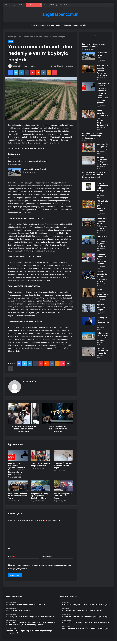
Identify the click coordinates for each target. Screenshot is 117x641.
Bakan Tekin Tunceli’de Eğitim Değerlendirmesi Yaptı (18, 495)
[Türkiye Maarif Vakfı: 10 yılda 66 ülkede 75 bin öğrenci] (88, 336)
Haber (42, 25)
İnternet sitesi (47, 557)
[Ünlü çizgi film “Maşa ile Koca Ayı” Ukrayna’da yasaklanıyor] (88, 69)
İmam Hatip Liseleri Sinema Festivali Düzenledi (27, 161)
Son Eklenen (95, 36)
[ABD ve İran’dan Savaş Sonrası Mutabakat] (88, 292)
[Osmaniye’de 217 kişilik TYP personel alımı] (40, 455)
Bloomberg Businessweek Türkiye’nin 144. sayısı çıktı (102, 188)
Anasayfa (35, 25)
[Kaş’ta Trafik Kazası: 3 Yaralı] (14, 172)
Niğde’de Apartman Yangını (101, 307)
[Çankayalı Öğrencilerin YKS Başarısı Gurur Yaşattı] (63, 455)
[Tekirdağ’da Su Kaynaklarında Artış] (88, 321)
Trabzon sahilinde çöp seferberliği (102, 350)
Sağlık (58, 25)
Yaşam (75, 25)
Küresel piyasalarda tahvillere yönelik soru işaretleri (102, 277)
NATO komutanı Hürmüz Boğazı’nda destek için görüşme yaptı (92, 135)
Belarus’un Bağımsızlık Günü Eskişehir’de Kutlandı (63, 495)
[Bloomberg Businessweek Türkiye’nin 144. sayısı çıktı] (88, 186)
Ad (9, 548)
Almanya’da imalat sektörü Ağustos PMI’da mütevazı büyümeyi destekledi (93, 174)
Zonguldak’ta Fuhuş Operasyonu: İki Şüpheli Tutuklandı (39, 495)
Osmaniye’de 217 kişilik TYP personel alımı (40, 464)
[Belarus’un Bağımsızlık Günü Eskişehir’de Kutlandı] (63, 485)
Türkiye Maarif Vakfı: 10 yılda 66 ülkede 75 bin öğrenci (103, 336)
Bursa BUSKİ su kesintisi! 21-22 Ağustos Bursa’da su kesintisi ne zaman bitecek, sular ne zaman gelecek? (16, 468)
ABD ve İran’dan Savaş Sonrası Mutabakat (102, 293)
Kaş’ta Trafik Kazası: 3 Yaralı (34, 169)
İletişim (83, 25)
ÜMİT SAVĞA (16, 66)
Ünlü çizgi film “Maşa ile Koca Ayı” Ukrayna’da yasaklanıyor (63, 5)
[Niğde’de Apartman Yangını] (88, 308)
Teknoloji (67, 25)
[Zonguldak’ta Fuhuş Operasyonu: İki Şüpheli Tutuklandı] (40, 485)
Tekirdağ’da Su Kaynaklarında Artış (103, 321)
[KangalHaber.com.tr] (58, 14)
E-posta (11, 557)
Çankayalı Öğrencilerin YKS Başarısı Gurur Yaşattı (63, 465)
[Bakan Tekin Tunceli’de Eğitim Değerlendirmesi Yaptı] (18, 485)
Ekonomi (50, 25)
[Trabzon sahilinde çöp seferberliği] (88, 351)
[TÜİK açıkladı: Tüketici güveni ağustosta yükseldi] (88, 204)
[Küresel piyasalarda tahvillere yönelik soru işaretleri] (88, 275)
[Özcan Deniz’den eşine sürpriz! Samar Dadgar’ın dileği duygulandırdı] (88, 114)
